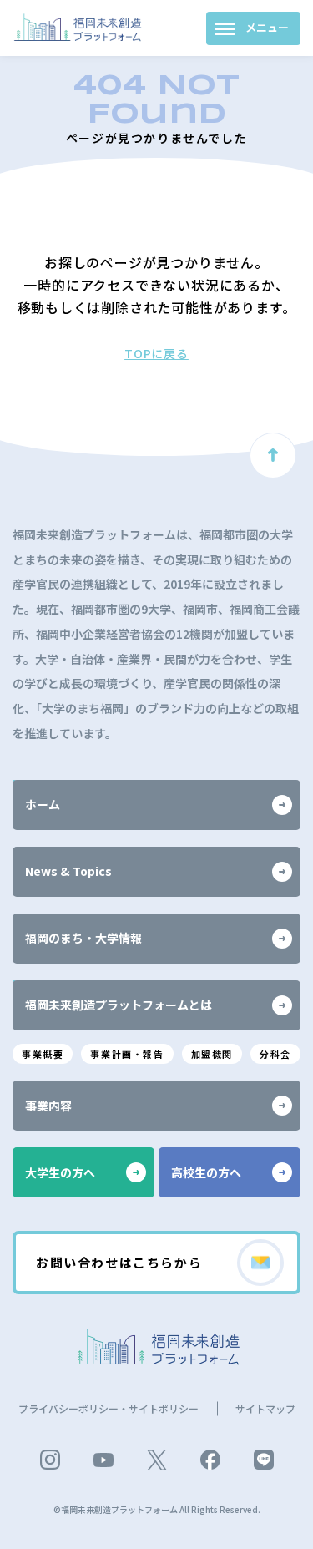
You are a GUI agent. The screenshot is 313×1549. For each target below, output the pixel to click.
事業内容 (48, 1105)
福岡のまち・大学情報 (83, 937)
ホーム (42, 804)
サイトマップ (265, 1408)
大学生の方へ (60, 1172)
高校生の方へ (206, 1172)
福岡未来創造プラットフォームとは (118, 1004)
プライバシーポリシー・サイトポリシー (108, 1408)
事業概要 (42, 1054)
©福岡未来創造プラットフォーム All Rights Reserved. (156, 1509)
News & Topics (68, 871)
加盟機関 (212, 1054)
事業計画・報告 (127, 1054)
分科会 (275, 1054)
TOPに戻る (156, 353)
